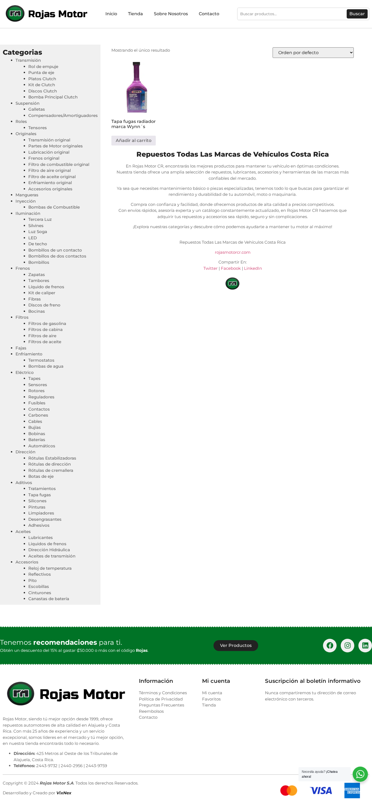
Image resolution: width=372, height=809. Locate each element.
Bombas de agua (45, 366)
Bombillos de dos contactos (57, 256)
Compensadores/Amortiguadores (63, 115)
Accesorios (27, 562)
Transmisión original (49, 139)
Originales (26, 133)
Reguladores (41, 396)
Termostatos (41, 360)
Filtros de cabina (45, 329)
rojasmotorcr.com (233, 252)
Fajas (21, 348)
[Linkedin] (365, 645)
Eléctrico (25, 372)
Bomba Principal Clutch (53, 97)
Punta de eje (41, 72)
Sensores (37, 384)
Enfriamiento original (50, 182)
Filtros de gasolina (47, 323)
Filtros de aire (42, 335)
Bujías (34, 427)
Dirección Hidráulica (49, 549)
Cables (35, 421)
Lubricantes (40, 537)
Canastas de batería (48, 598)
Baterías (36, 439)
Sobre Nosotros (171, 13)
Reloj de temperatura (50, 568)
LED (32, 237)
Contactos (39, 409)
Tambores (38, 280)
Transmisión (28, 60)
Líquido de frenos (46, 286)
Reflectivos (39, 574)
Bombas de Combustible (54, 207)
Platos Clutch (42, 78)
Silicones (37, 500)
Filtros (22, 317)
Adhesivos (39, 525)
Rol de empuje (43, 66)
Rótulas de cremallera (50, 470)
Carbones (38, 415)
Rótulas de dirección (49, 464)
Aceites (23, 531)
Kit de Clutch (41, 84)
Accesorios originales (50, 188)
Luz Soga (37, 231)
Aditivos (24, 482)
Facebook (231, 268)
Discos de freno (44, 305)
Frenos (23, 268)
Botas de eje (41, 476)
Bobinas (36, 433)
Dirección (25, 451)
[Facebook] (330, 645)
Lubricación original (48, 152)
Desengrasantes (45, 519)
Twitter (210, 268)
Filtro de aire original (49, 170)
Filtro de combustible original (58, 164)
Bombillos (38, 262)
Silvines (36, 225)
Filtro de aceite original (52, 176)
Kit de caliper (41, 292)
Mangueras (27, 194)
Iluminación (28, 213)
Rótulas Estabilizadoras (52, 458)
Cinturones (39, 592)
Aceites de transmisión (51, 556)
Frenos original (43, 158)
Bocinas (36, 311)
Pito (32, 580)
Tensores (37, 127)
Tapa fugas (39, 494)
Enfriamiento (29, 354)
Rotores (36, 390)
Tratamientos (42, 488)
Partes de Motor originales (55, 145)
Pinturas (36, 507)
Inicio (111, 13)
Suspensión (27, 103)
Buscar (357, 13)
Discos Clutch (42, 91)
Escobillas (38, 586)
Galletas (36, 109)
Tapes (34, 378)
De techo (37, 243)
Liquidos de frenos (47, 543)
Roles (21, 121)
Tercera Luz (40, 219)
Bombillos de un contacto (55, 250)
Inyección (26, 201)
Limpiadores (41, 513)
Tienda (135, 13)
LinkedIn (253, 268)
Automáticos (41, 445)
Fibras (34, 299)
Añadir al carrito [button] (133, 140)
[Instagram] (347, 645)
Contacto (209, 13)
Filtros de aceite (44, 341)
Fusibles (36, 402)
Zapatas (36, 274)
